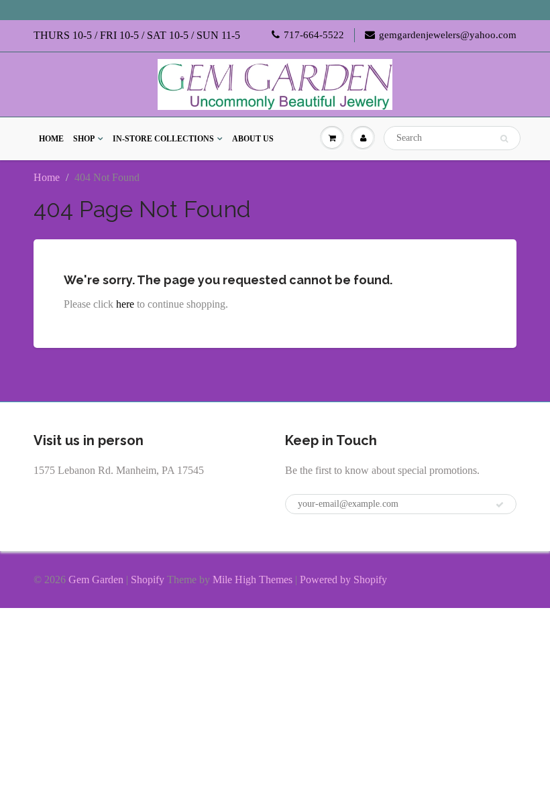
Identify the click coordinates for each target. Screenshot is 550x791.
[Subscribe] (499, 504)
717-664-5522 (314, 34)
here (125, 304)
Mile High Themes (252, 579)
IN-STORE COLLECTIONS (163, 138)
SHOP (84, 138)
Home (47, 177)
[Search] (504, 138)
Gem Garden (95, 579)
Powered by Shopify (343, 579)
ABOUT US (253, 138)
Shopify (147, 579)
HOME (51, 138)
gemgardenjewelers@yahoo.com (447, 34)
